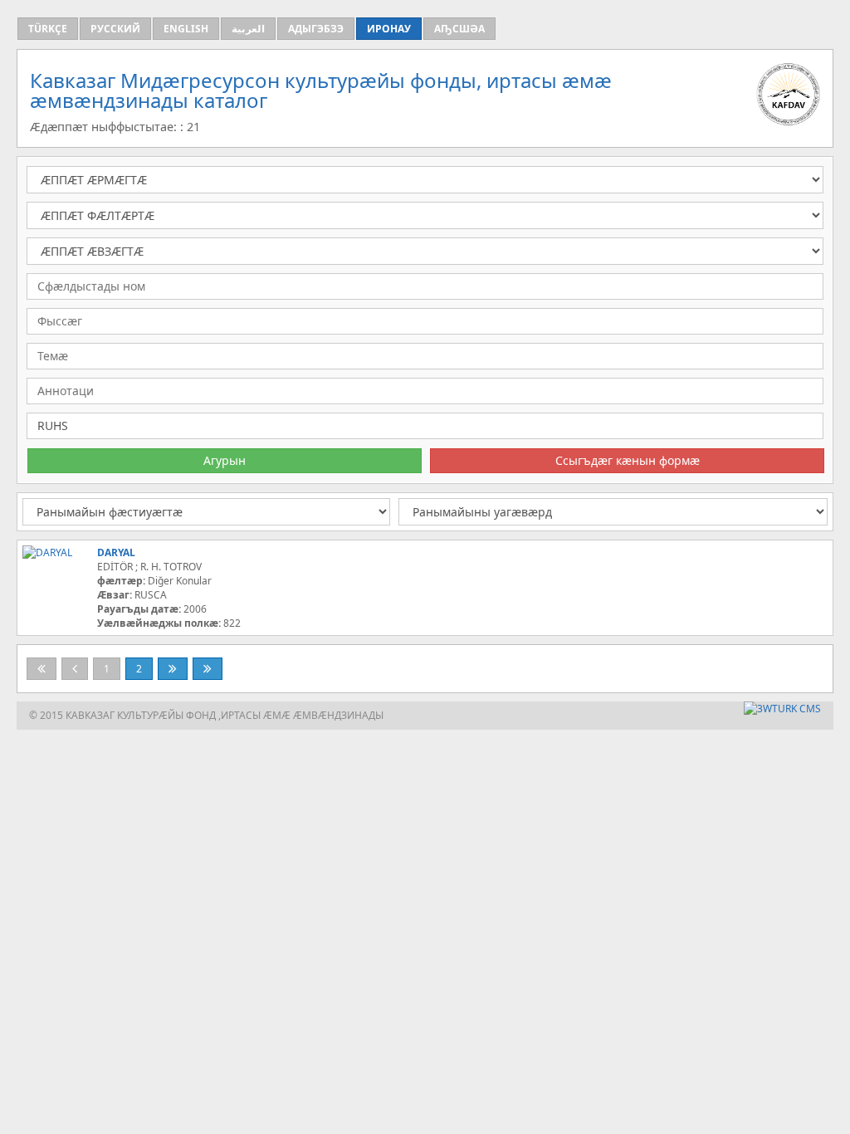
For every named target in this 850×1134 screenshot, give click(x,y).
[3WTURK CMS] (782, 708)
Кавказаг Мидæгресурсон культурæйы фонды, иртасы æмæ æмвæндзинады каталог (321, 90)
